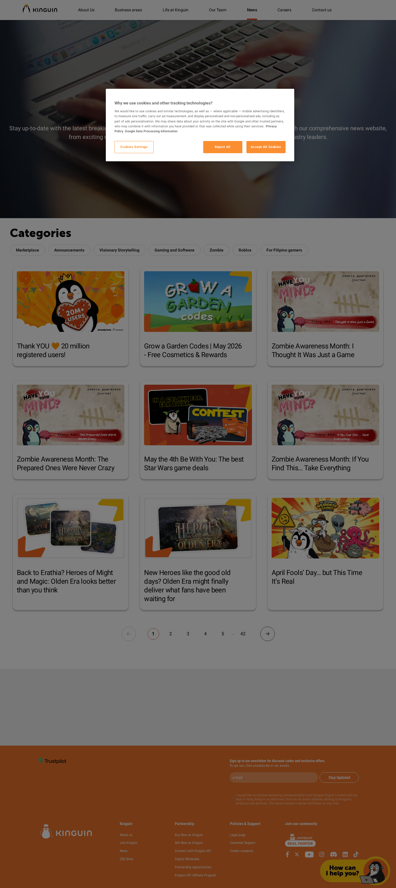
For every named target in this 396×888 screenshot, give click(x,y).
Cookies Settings (134, 147)
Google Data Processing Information (151, 131)
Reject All (222, 147)
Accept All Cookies (266, 147)
